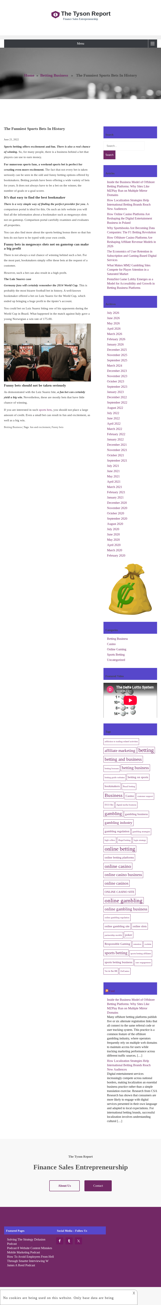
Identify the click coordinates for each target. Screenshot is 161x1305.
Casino (111, 644)
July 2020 (113, 529)
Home (29, 75)
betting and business (123, 759)
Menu (80, 43)
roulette (148, 944)
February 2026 (116, 339)
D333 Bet (109, 805)
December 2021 (117, 444)
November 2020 (117, 508)
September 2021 (117, 460)
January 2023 (115, 392)
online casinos (116, 883)
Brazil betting (129, 786)
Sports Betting (116, 654)
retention (137, 944)
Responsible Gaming (117, 943)
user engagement (143, 962)
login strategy (140, 840)
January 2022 (115, 439)
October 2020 (115, 513)
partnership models (113, 935)
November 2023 (117, 376)
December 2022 (117, 397)
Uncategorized (116, 659)
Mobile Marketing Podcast (23, 1252)
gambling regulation (117, 831)
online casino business (123, 874)
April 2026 (114, 328)
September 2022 (117, 402)
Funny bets (57, 427)
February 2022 (116, 434)
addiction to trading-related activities (121, 741)
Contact (98, 1185)
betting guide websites (115, 777)
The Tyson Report (86, 13)
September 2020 (117, 518)
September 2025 (117, 360)
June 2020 (113, 534)
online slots (140, 926)
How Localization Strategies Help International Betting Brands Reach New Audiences (129, 204)
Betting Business (54, 75)
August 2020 (115, 523)
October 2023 (115, 381)
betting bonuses (112, 768)
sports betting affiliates (141, 953)
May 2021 (113, 476)
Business (114, 795)
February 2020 (116, 555)
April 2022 (114, 423)
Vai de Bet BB (111, 971)
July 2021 (113, 465)
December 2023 (117, 370)
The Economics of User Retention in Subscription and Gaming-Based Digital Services (131, 256)
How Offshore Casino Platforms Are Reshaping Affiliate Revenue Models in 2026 (131, 242)
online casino (118, 866)
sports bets (45, 409)
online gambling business (126, 909)
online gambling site (117, 926)
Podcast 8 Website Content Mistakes (29, 1248)
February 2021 (116, 492)
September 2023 (117, 386)
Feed (112, 991)
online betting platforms (119, 857)
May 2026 (113, 323)
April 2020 (114, 545)
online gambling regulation (117, 918)
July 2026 (113, 312)
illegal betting (124, 840)
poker (128, 934)
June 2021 (113, 471)
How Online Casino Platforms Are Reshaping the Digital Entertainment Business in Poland (129, 218)
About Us (64, 1185)
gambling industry (118, 823)
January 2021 (115, 497)
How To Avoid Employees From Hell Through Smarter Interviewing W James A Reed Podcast (30, 1261)
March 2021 (114, 487)
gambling (113, 813)
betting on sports (138, 777)
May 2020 (113, 539)
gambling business (136, 814)
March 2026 (114, 334)
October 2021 (115, 455)
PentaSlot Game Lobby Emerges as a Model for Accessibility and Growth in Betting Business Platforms (131, 283)
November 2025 (117, 355)
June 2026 (113, 318)
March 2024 (114, 365)
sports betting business (118, 962)
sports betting (116, 953)
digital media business (126, 805)
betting (146, 750)
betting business (135, 767)
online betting (120, 849)
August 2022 (115, 407)
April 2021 (114, 481)
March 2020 (114, 550)
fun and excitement (40, 427)
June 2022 (113, 418)
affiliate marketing (120, 750)
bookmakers (112, 786)
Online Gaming (116, 649)
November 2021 (117, 450)
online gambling (124, 900)
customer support (145, 796)
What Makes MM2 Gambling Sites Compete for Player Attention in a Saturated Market (128, 270)
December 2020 (117, 502)
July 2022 (113, 413)
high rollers (110, 840)
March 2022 (114, 429)
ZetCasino (124, 971)
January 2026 (115, 344)
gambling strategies (141, 832)
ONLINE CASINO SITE (119, 891)
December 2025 (117, 349)
